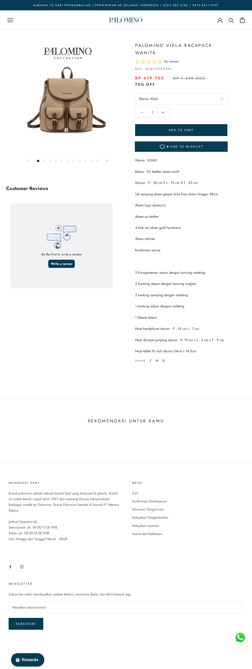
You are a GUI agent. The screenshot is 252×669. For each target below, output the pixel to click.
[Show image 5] (62, 161)
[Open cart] (242, 20)
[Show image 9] (85, 161)
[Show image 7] (73, 161)
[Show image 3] (50, 161)
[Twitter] (157, 360)
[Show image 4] (56, 161)
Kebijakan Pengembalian (150, 517)
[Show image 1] (38, 161)
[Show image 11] (97, 161)
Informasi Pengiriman (147, 509)
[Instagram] (21, 566)
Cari (135, 493)
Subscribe (26, 624)
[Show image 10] (91, 161)
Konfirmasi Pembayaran (149, 501)
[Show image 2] (44, 161)
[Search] (231, 20)
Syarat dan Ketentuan (147, 533)
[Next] (107, 160)
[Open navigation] (10, 20)
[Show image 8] (79, 161)
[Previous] (28, 160)
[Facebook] (150, 360)
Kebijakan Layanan (145, 525)
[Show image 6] (67, 161)
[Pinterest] (163, 360)
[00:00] (67, 97)
